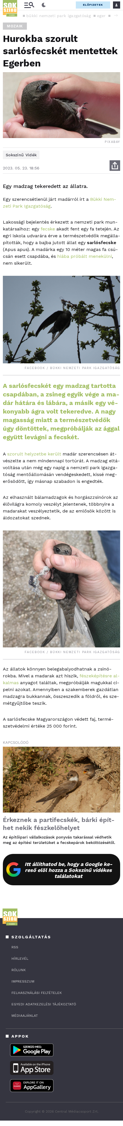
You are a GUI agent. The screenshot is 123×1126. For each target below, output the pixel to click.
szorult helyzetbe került (34, 454)
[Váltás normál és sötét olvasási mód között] (43, 5)
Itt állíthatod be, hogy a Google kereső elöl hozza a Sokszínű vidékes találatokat (68, 870)
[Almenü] (29, 5)
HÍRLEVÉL (19, 959)
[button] (116, 15)
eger (101, 15)
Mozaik (15, 26)
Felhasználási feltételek (36, 993)
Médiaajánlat (24, 1016)
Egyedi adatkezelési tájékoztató (43, 1004)
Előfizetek (93, 4)
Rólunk (18, 970)
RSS (14, 947)
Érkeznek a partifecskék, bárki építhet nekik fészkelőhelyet (58, 823)
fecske (48, 229)
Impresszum (22, 981)
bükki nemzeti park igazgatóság (58, 15)
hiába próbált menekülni (84, 256)
